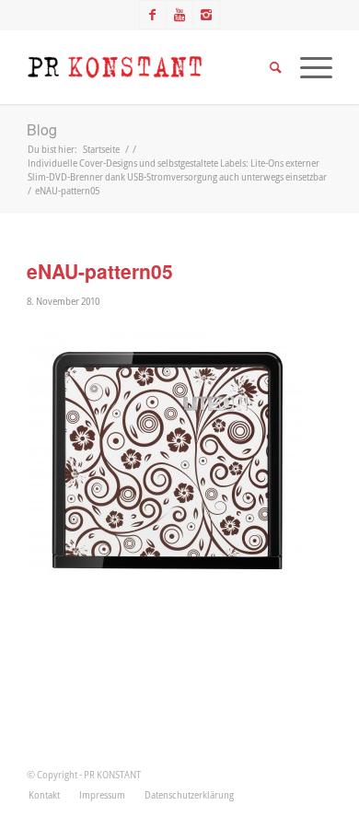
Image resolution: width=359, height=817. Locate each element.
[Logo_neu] (149, 67)
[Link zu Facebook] (153, 15)
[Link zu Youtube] (179, 15)
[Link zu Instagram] (206, 15)
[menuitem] (44, 794)
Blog (42, 129)
